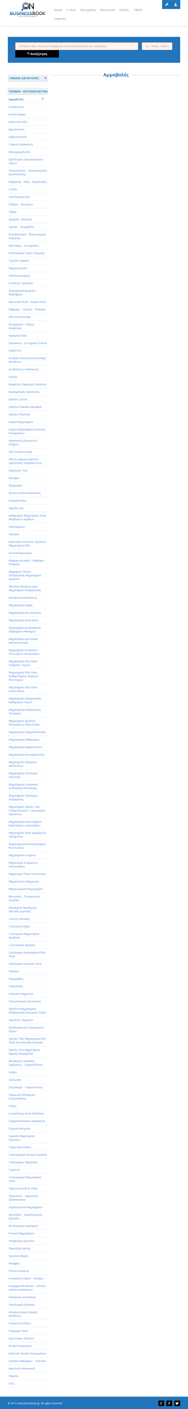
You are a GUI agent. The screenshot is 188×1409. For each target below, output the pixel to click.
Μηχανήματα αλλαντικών (24, 620)
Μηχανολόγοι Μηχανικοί (24, 881)
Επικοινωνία (107, 10)
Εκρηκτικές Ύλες (18, 470)
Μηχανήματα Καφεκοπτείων (25, 747)
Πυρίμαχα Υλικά (18, 1331)
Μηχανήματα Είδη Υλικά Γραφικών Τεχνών (23, 663)
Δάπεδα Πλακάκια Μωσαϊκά (25, 407)
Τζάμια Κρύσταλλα (20, 1147)
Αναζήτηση (38, 54)
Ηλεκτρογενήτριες (19, 275)
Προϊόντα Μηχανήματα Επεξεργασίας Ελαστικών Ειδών (27, 1010)
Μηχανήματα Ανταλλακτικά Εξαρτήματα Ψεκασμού (25, 629)
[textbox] (76, 46)
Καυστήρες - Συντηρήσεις (24, 245)
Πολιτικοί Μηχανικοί (21, 993)
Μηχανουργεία (18, 268)
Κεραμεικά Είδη (18, 335)
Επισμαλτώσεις (17, 500)
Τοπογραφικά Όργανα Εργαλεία (28, 1154)
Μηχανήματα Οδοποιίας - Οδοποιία (24, 775)
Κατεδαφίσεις (17, 526)
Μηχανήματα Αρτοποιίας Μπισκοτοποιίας (23, 640)
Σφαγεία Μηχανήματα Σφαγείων (22, 1137)
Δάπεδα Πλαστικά (19, 414)
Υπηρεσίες (60, 18)
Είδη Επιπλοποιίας (20, 317)
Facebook (169, 1403)
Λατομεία (14, 534)
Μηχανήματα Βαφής (20, 605)
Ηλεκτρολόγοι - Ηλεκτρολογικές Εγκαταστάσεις (28, 172)
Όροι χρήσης (88, 10)
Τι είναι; (71, 10)
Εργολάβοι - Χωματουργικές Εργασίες (25, 1216)
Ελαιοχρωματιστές (19, 152)
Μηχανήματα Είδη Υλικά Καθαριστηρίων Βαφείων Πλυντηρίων (24, 676)
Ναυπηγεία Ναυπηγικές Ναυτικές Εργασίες (23, 909)
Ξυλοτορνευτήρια (19, 926)
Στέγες (13, 1106)
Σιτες (12, 1383)
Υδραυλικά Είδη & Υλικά (23, 1188)
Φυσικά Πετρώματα (20, 1346)
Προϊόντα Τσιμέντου (21, 1020)
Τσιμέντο (14, 1169)
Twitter (177, 1403)
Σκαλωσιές (15, 1079)
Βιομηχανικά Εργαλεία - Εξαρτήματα (23, 292)
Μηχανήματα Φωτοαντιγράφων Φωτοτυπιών (27, 845)
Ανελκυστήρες (17, 114)
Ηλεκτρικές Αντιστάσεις (22, 1297)
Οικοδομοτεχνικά (19, 197)
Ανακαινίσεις (16, 107)
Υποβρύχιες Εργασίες (21, 1241)
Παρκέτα (14, 971)
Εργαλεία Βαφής (18, 1256)
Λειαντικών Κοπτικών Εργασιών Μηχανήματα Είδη (27, 543)
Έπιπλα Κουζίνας (19, 1271)
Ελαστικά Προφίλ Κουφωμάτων (27, 1353)
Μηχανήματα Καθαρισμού (24, 739)
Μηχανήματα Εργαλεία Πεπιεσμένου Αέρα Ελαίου (24, 722)
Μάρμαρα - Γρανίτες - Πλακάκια (27, 309)
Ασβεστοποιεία (18, 137)
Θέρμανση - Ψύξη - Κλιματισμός (28, 181)
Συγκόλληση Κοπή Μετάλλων (26, 1113)
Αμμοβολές (16, 99)
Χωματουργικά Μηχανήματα (25, 1207)
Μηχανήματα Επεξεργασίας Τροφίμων (25, 711)
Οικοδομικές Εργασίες (22, 1304)
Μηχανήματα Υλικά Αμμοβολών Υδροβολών (27, 834)
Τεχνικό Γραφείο (19, 260)
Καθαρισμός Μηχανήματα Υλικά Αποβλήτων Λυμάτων (27, 517)
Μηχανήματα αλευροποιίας (25, 612)
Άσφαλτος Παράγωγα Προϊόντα (27, 384)
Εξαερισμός (15, 485)
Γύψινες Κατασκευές (21, 144)
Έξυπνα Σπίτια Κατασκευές (25, 493)
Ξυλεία (13, 189)
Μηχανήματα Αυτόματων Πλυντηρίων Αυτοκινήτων (24, 651)
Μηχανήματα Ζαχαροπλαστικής (27, 732)
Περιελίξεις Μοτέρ (19, 1248)
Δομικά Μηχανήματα (21, 422)
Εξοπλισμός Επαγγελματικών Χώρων (26, 161)
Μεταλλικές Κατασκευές (23, 597)
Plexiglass (14, 1263)
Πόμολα (13, 1376)
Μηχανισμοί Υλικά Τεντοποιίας (27, 874)
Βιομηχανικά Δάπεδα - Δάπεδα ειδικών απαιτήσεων (27, 1287)
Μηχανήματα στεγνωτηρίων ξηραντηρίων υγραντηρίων (25, 823)
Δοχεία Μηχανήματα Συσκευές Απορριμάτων (27, 431)
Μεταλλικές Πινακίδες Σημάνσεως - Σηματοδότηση (25, 1062)
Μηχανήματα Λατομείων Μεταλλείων (23, 763)
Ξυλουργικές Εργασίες (22, 945)
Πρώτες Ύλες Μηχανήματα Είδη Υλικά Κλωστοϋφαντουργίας (27, 1040)
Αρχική (58, 10)
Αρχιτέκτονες (16, 129)
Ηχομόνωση (16, 508)
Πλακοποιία (16, 986)
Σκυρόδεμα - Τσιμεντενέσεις (26, 1087)
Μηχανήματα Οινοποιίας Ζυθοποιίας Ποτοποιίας (23, 786)
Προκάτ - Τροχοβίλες (21, 227)
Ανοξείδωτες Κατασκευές (24, 369)
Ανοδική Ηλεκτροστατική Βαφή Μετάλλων (27, 359)
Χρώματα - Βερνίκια (20, 219)
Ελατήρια (14, 478)
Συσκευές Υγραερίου (21, 283)
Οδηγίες (124, 10)
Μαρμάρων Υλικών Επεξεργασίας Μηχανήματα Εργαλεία (25, 575)
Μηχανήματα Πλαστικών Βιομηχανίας (23, 797)
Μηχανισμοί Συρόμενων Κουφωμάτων (23, 864)
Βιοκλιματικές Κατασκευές (24, 392)
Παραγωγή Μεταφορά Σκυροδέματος (22, 1096)
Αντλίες (13, 377)
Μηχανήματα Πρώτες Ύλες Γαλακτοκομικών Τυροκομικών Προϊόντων (27, 810)
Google (161, 1403)
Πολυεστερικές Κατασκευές (25, 1001)
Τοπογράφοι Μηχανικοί (23, 1162)
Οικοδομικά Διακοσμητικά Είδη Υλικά (27, 954)
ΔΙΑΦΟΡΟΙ (15, 350)
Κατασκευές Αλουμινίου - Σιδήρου (24, 442)
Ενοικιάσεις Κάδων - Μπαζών (26, 1278)
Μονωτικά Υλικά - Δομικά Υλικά (27, 302)
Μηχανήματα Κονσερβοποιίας (26, 754)
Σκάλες (13, 1072)
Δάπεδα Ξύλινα (18, 399)
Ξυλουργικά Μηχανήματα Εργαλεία (24, 935)
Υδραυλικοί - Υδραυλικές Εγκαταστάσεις (23, 1197)
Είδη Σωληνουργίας (20, 451)
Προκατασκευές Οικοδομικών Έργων (26, 1029)
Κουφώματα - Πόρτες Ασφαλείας (21, 326)
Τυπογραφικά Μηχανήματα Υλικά (25, 1179)
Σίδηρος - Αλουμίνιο (21, 204)
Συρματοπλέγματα (19, 1128)
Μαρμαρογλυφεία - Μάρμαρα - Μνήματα (27, 562)
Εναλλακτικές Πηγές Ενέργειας (27, 253)
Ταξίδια (137, 10)
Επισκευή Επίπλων (20, 1323)
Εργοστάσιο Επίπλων (21, 1338)
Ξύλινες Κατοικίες (19, 919)
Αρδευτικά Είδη (18, 122)
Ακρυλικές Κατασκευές (22, 1368)
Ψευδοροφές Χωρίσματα (23, 1226)
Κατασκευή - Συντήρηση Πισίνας (28, 343)
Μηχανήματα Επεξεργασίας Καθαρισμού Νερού (25, 700)
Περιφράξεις (16, 978)
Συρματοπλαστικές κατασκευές (27, 1121)
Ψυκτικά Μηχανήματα (21, 1233)
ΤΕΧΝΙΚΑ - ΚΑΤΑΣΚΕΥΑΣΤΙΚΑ (28, 91)
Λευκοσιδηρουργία (20, 553)
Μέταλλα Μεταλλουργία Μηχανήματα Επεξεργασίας (25, 588)
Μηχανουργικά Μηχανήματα (26, 889)
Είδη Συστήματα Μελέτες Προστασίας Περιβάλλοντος (25, 461)
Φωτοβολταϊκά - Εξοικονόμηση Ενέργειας (27, 236)
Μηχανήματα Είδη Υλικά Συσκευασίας (23, 689)
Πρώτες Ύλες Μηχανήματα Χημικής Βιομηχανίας (24, 1051)
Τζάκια (12, 212)
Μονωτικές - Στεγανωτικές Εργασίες (24, 898)
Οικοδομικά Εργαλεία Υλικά (25, 963)
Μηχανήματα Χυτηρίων (22, 855)
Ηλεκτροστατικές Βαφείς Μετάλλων (23, 1314)
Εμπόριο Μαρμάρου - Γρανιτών (27, 1361)
